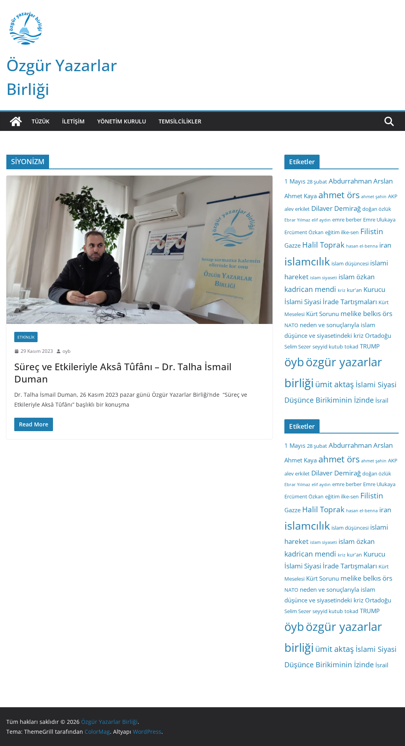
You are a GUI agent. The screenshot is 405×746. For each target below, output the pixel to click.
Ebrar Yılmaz (297, 220)
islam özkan (357, 276)
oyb (66, 351)
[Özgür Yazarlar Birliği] (15, 121)
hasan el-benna (362, 246)
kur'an (354, 289)
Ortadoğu (378, 335)
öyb (294, 361)
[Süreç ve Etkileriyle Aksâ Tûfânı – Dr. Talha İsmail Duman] (139, 250)
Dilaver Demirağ (336, 208)
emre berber (346, 219)
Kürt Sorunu (322, 314)
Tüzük (40, 121)
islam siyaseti (323, 277)
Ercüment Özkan (304, 232)
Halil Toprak (323, 245)
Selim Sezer (297, 346)
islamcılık (307, 261)
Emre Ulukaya (379, 219)
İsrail (381, 400)
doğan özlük (376, 208)
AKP (392, 196)
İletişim (73, 121)
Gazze (292, 245)
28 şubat (317, 181)
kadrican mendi (310, 289)
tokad (351, 346)
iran (385, 245)
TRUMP (370, 346)
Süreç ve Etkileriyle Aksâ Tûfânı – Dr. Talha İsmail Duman (122, 372)
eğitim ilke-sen (342, 232)
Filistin (371, 231)
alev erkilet (297, 208)
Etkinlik (25, 337)
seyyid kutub (327, 346)
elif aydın (321, 220)
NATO (291, 325)
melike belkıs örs (366, 313)
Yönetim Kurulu (121, 121)
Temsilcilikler (180, 121)
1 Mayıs (294, 181)
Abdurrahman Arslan (361, 181)
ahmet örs (339, 195)
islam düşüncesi (350, 263)
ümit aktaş (334, 384)
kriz (341, 290)
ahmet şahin (373, 196)
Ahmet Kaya (300, 196)
